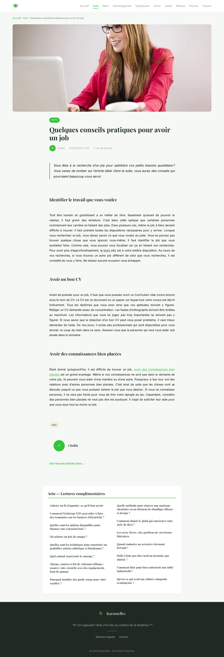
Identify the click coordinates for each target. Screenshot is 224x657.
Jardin (168, 5)
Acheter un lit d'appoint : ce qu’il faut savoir (76, 505)
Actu (95, 5)
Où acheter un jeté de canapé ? (68, 536)
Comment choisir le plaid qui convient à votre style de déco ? (145, 522)
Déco (106, 5)
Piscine (193, 5)
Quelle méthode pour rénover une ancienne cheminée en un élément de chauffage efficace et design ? (145, 509)
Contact (123, 636)
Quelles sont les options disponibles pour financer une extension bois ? (75, 526)
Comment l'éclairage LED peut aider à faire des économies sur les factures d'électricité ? (77, 515)
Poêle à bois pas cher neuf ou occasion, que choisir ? (143, 557)
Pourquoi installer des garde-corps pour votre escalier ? (78, 581)
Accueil (84, 5)
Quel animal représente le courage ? (72, 556)
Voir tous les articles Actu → (67, 463)
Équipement (143, 5)
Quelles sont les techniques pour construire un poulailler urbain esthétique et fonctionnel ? (78, 546)
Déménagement (122, 5)
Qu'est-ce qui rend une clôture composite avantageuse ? (142, 580)
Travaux (206, 5)
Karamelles (116, 613)
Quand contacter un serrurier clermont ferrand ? (141, 546)
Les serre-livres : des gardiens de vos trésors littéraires (144, 534)
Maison (180, 5)
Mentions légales (105, 636)
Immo (157, 5)
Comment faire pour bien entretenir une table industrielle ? (145, 569)
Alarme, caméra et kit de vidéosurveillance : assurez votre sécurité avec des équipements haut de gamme (77, 567)
